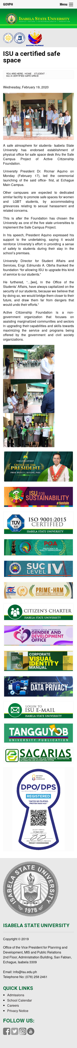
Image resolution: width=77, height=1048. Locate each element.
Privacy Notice (17, 1010)
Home (28, 73)
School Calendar (19, 1000)
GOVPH (8, 4)
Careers (13, 1005)
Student (39, 73)
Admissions (15, 995)
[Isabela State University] (38, 18)
